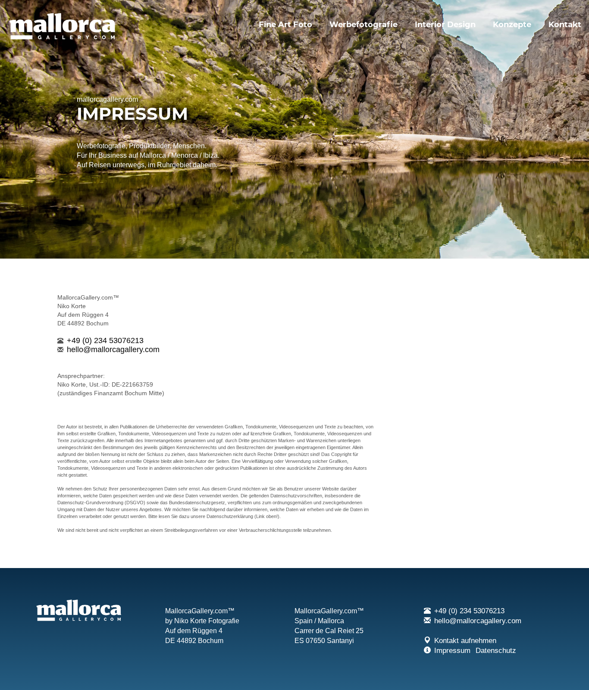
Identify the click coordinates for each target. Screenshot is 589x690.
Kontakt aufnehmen (465, 641)
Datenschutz (496, 650)
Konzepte (512, 24)
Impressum (452, 650)
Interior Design (445, 24)
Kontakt (564, 24)
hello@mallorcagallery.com (113, 349)
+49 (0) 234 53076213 (105, 340)
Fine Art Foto (285, 24)
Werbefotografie (363, 24)
